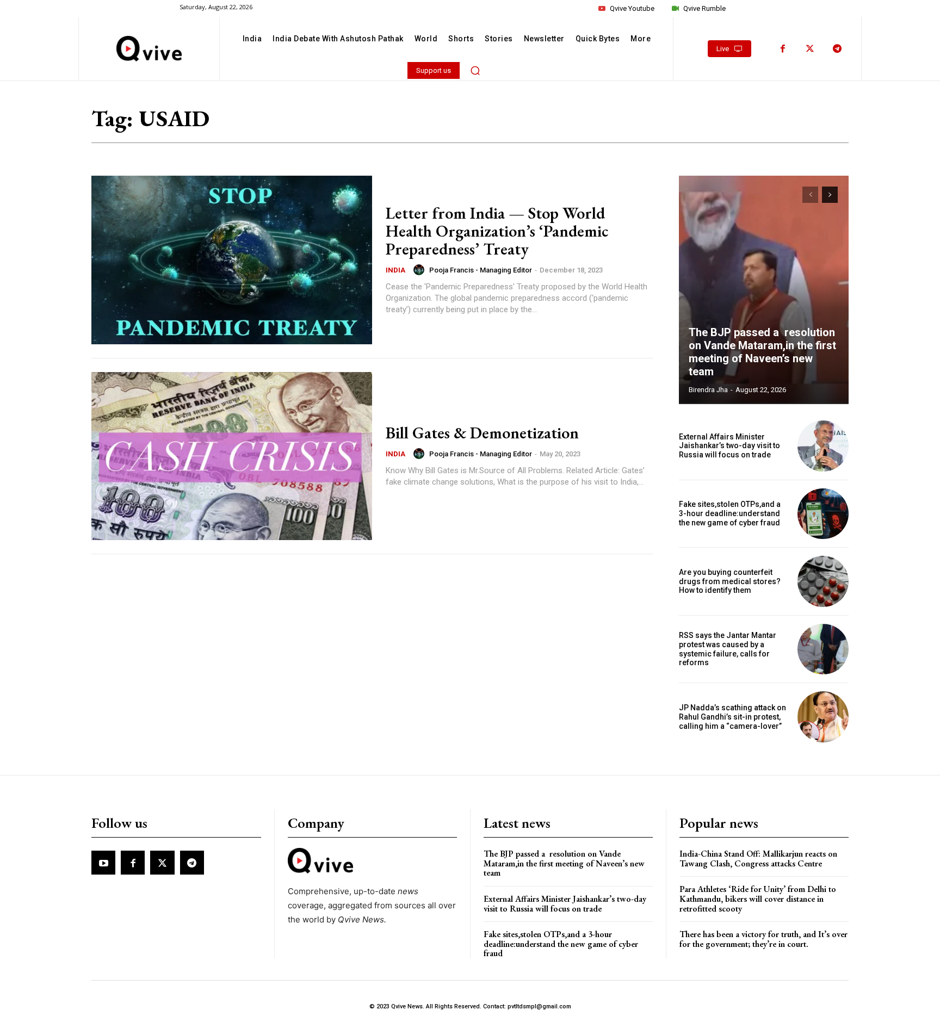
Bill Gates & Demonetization (482, 432)
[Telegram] (837, 49)
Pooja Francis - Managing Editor (480, 270)
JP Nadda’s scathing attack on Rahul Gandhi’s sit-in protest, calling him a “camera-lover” (732, 716)
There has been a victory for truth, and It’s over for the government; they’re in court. (763, 939)
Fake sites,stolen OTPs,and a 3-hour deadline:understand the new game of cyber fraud (730, 513)
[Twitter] (810, 49)
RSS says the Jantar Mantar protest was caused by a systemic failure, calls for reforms (727, 649)
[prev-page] (810, 195)
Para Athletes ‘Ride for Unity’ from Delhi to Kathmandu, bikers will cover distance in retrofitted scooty (757, 898)
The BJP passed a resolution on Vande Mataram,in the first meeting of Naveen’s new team (762, 352)
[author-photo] (420, 269)
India (395, 270)
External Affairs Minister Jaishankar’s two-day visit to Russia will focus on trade (729, 446)
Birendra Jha (708, 390)
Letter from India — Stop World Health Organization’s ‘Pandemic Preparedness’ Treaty (497, 230)
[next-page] (830, 195)
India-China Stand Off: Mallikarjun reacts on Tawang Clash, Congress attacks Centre (758, 858)
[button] (475, 70)
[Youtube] (103, 863)
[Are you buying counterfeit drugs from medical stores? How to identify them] (823, 581)
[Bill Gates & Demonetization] (231, 456)
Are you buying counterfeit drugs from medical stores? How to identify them (730, 581)
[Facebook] (783, 49)
